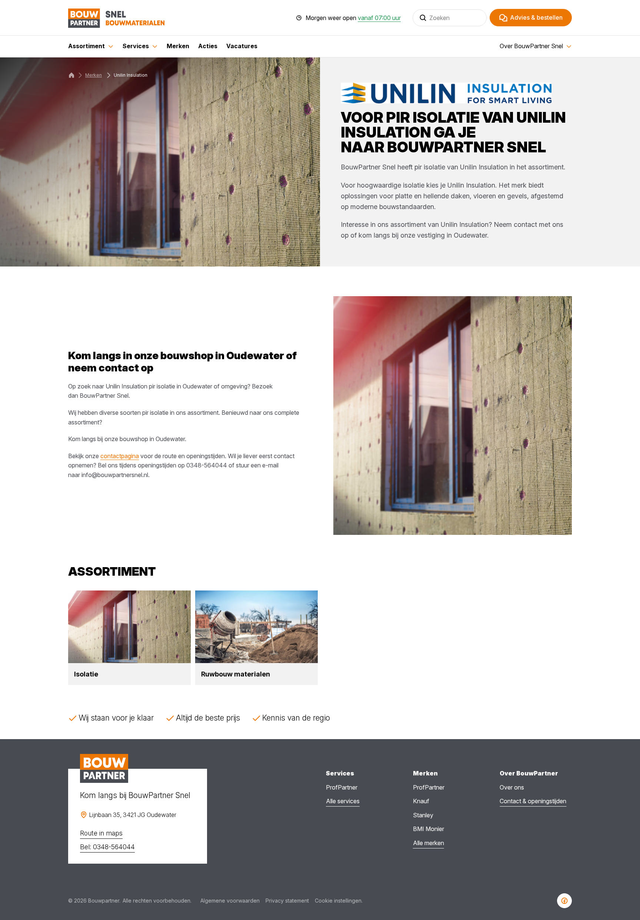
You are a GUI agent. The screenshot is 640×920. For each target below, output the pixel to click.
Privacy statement (287, 900)
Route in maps (101, 833)
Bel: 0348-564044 (107, 847)
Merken (93, 75)
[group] (129, 637)
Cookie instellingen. (339, 900)
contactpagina (119, 456)
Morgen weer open (353, 17)
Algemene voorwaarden (230, 900)
